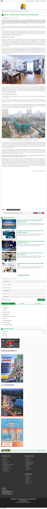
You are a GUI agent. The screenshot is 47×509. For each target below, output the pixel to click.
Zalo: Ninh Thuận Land (6, 492)
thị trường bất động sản (27, 142)
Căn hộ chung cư (29, 459)
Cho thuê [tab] (22, 303)
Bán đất (4, 310)
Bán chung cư (5, 459)
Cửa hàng (27, 460)
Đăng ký (37, 1)
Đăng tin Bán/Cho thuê (30, 1)
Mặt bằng (27, 479)
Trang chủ (3, 11)
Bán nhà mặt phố (6, 322)
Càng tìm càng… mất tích (8, 37)
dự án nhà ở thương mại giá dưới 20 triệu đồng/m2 (16, 22)
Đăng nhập (43, 1)
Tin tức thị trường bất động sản (13, 209)
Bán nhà (4, 318)
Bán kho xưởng (6, 314)
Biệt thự (27, 457)
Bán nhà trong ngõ (6, 470)
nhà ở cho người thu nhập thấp (19, 31)
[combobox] (23, 285)
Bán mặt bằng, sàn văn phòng (9, 316)
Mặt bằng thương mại (29, 463)
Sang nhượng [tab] (37, 303)
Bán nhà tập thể (5, 469)
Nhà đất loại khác (29, 464)
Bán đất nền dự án (6, 312)
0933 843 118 (4, 490)
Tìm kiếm (42, 299)
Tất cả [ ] (5, 335)
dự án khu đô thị (23, 144)
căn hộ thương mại (29, 20)
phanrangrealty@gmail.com (7, 491)
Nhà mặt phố (28, 465)
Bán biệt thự (5, 305)
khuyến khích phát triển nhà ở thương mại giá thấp (34, 104)
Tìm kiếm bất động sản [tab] (23, 275)
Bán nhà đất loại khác (7, 320)
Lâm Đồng (5, 333)
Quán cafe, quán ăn (29, 481)
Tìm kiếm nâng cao (6, 299)
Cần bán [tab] (8, 303)
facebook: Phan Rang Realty (7, 493)
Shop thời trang (28, 483)
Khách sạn (27, 478)
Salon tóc (27, 482)
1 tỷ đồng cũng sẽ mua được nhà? (9, 94)
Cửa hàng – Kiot (28, 477)
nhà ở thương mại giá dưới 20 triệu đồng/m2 (26, 149)
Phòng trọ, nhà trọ (29, 468)
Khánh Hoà (5, 331)
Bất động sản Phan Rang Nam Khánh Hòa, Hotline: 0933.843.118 (14, 450)
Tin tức (6, 11)
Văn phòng (27, 469)
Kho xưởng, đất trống (29, 461)
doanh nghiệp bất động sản (12, 155)
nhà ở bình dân (25, 86)
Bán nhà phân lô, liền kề (7, 324)
